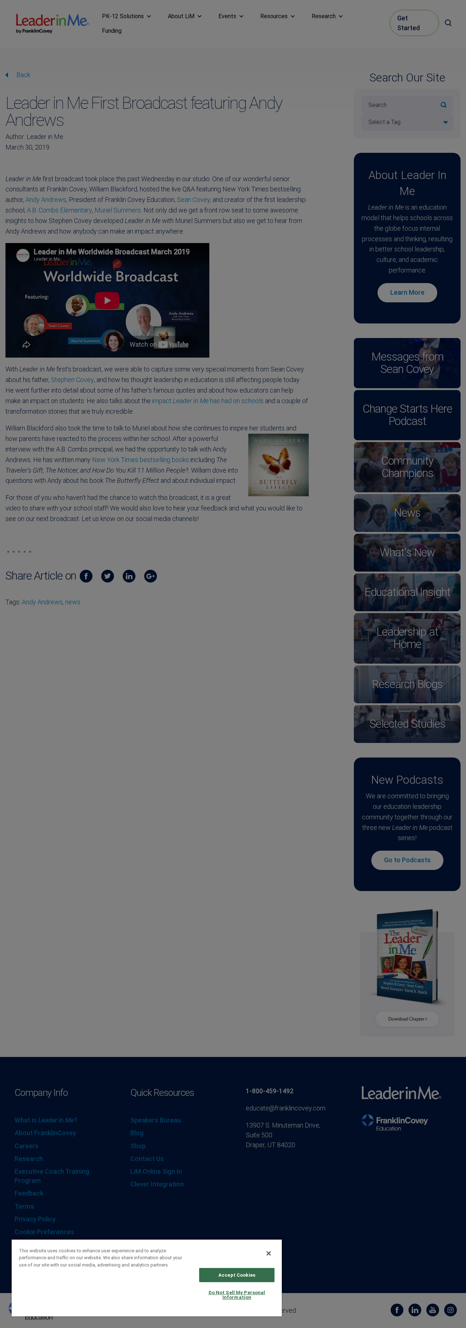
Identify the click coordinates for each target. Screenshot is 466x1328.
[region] (147, 1277)
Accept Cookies (236, 1275)
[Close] (269, 1253)
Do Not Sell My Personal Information (237, 1295)
